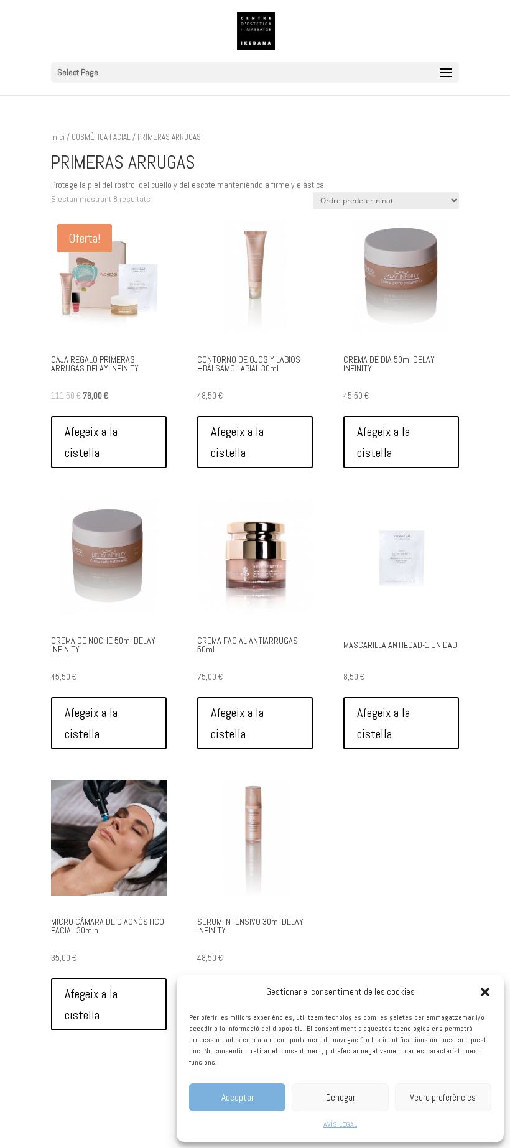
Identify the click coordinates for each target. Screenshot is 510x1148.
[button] (485, 992)
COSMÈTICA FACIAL (101, 137)
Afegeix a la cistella (91, 442)
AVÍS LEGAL (340, 1124)
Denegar (340, 1097)
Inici (58, 137)
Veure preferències (443, 1097)
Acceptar (237, 1097)
